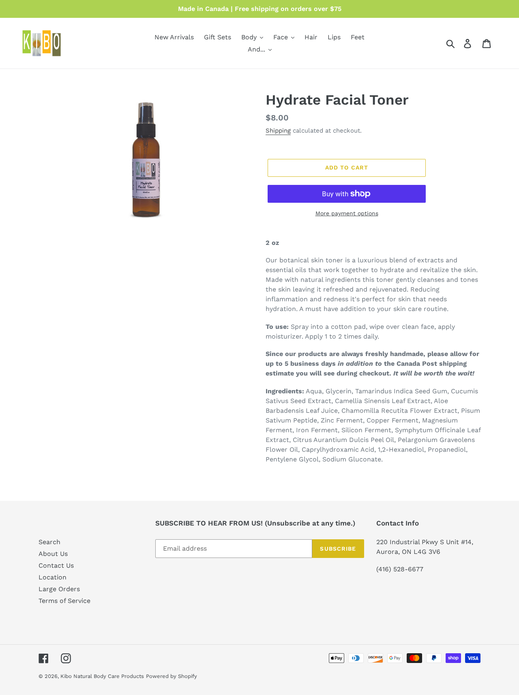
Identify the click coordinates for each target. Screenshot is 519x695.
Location (52, 577)
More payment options (346, 213)
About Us (53, 554)
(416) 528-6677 (399, 569)
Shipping (278, 130)
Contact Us (56, 565)
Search (49, 542)
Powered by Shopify (171, 676)
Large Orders (59, 589)
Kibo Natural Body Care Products (102, 676)
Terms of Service (64, 601)
